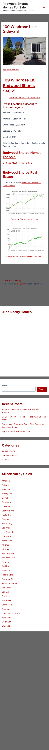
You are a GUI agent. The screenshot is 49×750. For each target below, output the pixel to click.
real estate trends (9, 455)
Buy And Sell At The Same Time (16, 431)
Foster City (7, 515)
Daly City (6, 506)
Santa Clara (7, 605)
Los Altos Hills (8, 532)
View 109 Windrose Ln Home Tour (24, 98)
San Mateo (6, 600)
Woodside (6, 626)
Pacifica (5, 566)
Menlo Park (7, 540)
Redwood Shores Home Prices (24, 219)
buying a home (8, 451)
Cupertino (6, 502)
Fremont (6, 519)
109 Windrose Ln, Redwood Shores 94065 (19, 85)
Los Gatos (6, 536)
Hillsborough (7, 523)
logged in (21, 284)
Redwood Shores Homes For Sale (15, 5)
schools (5, 459)
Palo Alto (6, 570)
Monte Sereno (8, 553)
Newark (5, 562)
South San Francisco (11, 613)
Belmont (5, 485)
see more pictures (11, 70)
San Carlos (7, 592)
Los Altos (6, 528)
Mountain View (8, 558)
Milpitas (5, 549)
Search (5, 385)
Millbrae (5, 545)
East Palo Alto (8, 511)
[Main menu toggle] (43, 7)
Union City (6, 622)
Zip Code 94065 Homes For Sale (17, 163)
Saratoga (6, 609)
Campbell (6, 498)
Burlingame (7, 493)
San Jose (6, 596)
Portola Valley (8, 575)
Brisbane (6, 489)
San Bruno (6, 588)
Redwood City (8, 579)
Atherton (6, 481)
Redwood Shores (9, 583)
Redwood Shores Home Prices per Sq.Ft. (24, 256)
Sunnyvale (6, 617)
